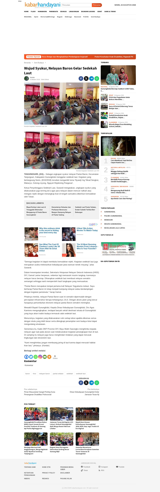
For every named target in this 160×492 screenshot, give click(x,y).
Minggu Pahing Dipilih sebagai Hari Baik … (119, 172)
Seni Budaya (124, 186)
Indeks (27, 478)
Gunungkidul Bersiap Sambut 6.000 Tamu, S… (117, 90)
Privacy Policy (48, 473)
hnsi (34, 374)
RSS (102, 470)
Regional (104, 87)
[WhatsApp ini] (96, 78)
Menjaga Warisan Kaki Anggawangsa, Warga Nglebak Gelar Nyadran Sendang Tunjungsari (36, 450)
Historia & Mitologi (118, 167)
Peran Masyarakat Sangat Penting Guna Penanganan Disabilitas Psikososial (39, 391)
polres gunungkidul (113, 216)
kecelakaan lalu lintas (114, 228)
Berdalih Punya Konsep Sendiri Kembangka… (120, 181)
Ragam (113, 158)
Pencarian (97, 5)
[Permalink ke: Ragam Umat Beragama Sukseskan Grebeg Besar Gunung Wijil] (61, 439)
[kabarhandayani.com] (42, 5)
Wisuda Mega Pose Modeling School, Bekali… (120, 125)
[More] (49, 355)
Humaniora (115, 186)
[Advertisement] (80, 36)
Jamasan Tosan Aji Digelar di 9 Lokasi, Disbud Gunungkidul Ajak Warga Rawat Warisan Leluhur (61, 425)
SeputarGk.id (107, 235)
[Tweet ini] (86, 78)
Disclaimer (65, 473)
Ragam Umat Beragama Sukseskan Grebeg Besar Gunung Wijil (59, 449)
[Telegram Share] (91, 78)
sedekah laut (81, 374)
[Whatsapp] (35, 355)
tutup (19, 1)
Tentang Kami (30, 467)
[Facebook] (26, 355)
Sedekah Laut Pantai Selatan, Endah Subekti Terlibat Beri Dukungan (85, 209)
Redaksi (45, 478)
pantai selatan (58, 374)
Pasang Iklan (66, 478)
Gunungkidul (109, 212)
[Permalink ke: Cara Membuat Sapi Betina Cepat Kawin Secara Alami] (118, 146)
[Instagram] (40, 355)
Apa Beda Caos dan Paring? (121, 199)
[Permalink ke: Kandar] (26, 78)
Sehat (111, 95)
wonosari (108, 220)
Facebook (87, 467)
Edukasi (112, 104)
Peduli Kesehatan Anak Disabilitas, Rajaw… (118, 116)
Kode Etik (46, 467)
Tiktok (86, 470)
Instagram (104, 467)
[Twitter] (31, 355)
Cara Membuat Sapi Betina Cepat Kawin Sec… (121, 161)
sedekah (70, 374)
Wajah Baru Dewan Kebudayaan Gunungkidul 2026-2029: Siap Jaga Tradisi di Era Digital (87, 425)
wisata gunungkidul (113, 224)
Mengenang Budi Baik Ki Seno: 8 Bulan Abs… (120, 191)
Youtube (121, 467)
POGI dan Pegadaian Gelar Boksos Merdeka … (119, 98)
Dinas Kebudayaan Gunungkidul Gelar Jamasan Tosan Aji (84, 391)
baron (27, 374)
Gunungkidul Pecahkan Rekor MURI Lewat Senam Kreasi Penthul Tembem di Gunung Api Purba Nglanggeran (35, 425)
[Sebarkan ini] (81, 78)
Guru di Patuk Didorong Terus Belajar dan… (121, 107)
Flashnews (113, 122)
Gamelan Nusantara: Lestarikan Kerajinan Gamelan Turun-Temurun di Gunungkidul (87, 450)
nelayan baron (44, 374)
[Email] (45, 355)
